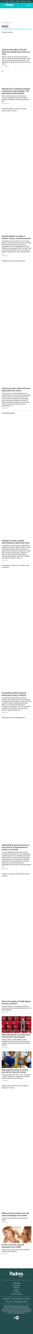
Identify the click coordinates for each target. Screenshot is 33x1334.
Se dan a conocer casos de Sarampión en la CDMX (13, 1246)
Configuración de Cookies (20, 1301)
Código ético (6, 1299)
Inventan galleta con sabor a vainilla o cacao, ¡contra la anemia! (16, 237)
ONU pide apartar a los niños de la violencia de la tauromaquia (16, 1036)
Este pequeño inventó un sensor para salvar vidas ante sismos (15, 1071)
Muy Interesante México (16, 1294)
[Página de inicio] (3, 23)
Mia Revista (16, 1291)
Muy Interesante (16, 1285)
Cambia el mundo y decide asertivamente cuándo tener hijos (16, 541)
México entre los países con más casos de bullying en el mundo (15, 1214)
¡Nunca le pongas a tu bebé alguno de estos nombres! (16, 1002)
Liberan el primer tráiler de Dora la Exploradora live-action (16, 389)
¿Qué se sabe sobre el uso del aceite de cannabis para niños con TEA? (16, 51)
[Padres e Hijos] (16, 1277)
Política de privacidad (17, 1299)
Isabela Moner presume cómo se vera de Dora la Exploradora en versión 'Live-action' (15, 847)
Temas (6, 22)
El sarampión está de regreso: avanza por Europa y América (14, 694)
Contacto (27, 1299)
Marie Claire (16, 1287)
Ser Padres (16, 1289)
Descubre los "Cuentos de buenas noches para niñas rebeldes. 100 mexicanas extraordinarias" (16, 91)
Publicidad (9, 1301)
